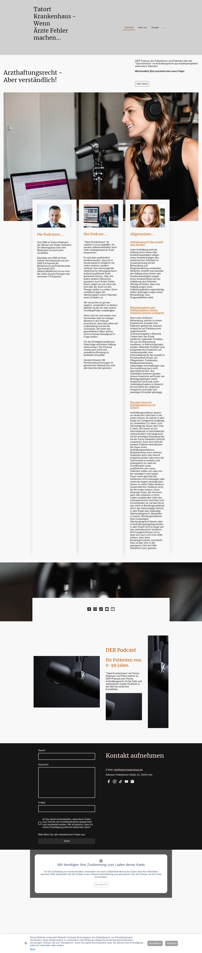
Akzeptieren (101, 884)
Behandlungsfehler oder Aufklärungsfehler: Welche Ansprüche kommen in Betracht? (147, 310)
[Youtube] (107, 609)
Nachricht (43, 764)
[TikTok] (101, 609)
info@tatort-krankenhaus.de (128, 769)
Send (67, 841)
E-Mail (41, 802)
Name (42, 750)
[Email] (113, 609)
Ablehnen (171, 943)
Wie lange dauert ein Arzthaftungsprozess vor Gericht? (142, 405)
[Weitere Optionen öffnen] (164, 27)
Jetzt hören (142, 84)
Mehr (32, 949)
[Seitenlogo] (55, 51)
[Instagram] (95, 609)
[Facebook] (89, 609)
